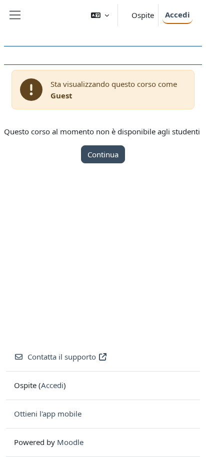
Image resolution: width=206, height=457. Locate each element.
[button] (100, 15)
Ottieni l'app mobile (48, 414)
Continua (103, 154)
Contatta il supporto (62, 357)
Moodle (70, 442)
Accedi (177, 14)
